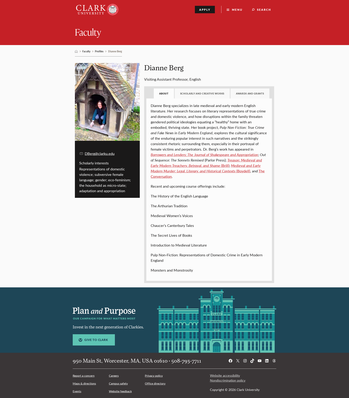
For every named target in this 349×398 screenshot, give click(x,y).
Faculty (88, 32)
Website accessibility (225, 375)
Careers (114, 375)
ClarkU (76, 51)
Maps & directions (84, 383)
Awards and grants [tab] (250, 93)
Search (264, 9)
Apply (205, 9)
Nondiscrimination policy (227, 380)
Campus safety (118, 383)
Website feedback (120, 391)
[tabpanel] (209, 188)
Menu (237, 9)
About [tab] (163, 93)
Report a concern (84, 375)
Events (77, 391)
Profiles (99, 51)
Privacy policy (154, 375)
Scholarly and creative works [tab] (202, 93)
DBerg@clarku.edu (100, 153)
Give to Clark (96, 340)
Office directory (155, 383)
